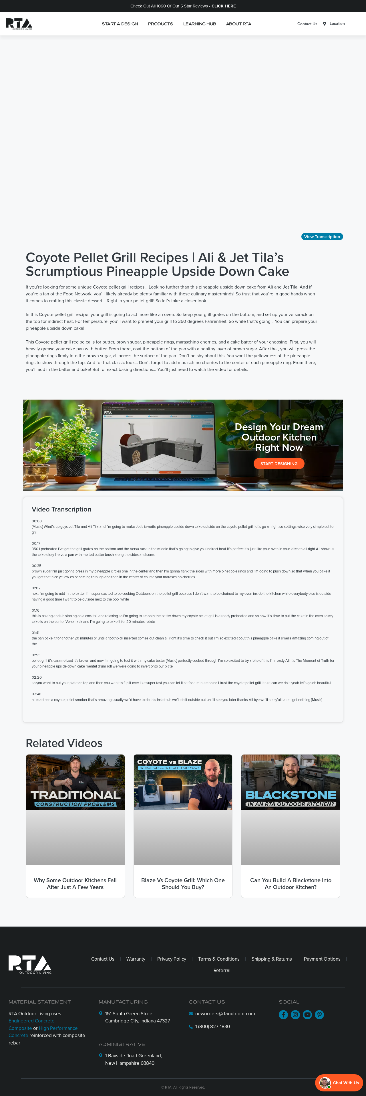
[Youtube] (307, 1014)
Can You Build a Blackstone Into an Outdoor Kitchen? (290, 883)
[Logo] (17, 23)
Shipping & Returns (272, 958)
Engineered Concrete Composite (32, 1024)
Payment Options (322, 958)
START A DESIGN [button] (120, 23)
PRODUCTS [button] (160, 23)
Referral (222, 970)
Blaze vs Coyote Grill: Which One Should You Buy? (183, 883)
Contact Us (307, 24)
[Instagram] (295, 1014)
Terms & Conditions (219, 958)
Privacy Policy (171, 958)
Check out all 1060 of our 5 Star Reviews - (183, 6)
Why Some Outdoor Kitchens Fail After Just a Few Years (75, 883)
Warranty (135, 958)
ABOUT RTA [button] (238, 23)
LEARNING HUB (199, 23)
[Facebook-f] (283, 1014)
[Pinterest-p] (319, 1014)
